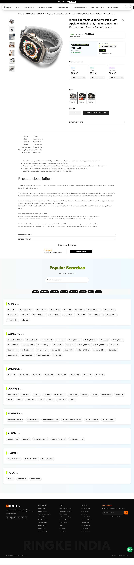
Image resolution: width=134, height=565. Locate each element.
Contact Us (63, 528)
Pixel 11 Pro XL (12, 394)
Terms (120, 555)
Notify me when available (96, 113)
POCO (98, 292)
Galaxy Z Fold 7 (27, 345)
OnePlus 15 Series (43, 519)
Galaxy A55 (56, 350)
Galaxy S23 (57, 355)
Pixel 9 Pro (119, 394)
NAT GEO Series (113, 7)
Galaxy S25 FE (118, 340)
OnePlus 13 (36, 375)
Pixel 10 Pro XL (59, 394)
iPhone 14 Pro (111, 315)
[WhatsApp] (26, 517)
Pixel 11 (36, 394)
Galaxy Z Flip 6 (42, 350)
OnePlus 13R (62, 375)
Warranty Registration (66, 511)
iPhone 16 (25, 315)
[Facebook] (7, 517)
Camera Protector (79, 7)
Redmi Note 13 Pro (14, 459)
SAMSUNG (44, 292)
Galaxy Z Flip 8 (47, 340)
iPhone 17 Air (55, 310)
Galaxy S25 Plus (100, 345)
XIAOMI (83, 292)
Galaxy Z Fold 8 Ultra (15, 340)
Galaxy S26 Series (43, 517)
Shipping (125, 555)
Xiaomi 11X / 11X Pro (76, 439)
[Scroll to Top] (130, 555)
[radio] (73, 98)
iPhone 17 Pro (41, 310)
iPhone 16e (79, 310)
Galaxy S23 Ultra (27, 355)
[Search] (126, 7)
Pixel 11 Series (42, 508)
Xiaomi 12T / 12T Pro (41, 439)
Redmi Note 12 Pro (31, 459)
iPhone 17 (67, 310)
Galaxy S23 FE (12, 355)
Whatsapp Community (66, 508)
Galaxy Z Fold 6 (27, 350)
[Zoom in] (61, 22)
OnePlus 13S (49, 375)
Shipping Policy (85, 511)
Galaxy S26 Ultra (74, 340)
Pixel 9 (10, 400)
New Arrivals (28, 7)
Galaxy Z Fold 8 (32, 340)
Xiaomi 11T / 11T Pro (58, 439)
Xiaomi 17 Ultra (13, 439)
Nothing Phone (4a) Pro (44, 514)
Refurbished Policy (86, 525)
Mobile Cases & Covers (45, 7)
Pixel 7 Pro (61, 400)
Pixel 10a (47, 394)
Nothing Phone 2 (108, 419)
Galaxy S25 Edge (43, 345)
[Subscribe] (126, 512)
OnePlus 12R (75, 375)
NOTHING (74, 292)
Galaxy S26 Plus (90, 340)
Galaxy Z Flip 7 (13, 345)
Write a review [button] (81, 251)
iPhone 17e (11, 310)
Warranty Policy (85, 508)
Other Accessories (96, 7)
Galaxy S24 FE (12, 350)
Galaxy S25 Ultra (84, 345)
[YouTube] (22, 517)
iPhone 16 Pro (109, 310)
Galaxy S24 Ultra (83, 350)
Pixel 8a (19, 400)
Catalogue (62, 531)
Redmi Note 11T (47, 459)
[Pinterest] (14, 517)
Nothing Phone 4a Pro (15, 419)
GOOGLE (64, 292)
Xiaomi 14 (26, 439)
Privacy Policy (85, 528)
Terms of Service (85, 531)
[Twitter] (18, 517)
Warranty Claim (64, 514)
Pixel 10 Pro (73, 394)
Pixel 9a (94, 394)
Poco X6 (10, 478)
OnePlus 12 (87, 375)
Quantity (72, 108)
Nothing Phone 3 (33, 419)
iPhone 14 (25, 320)
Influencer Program (65, 519)
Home (20, 14)
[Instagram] (11, 517)
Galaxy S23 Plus (43, 355)
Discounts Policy (85, 522)
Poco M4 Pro (35, 478)
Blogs (61, 525)
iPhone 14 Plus (12, 320)
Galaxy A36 (58, 345)
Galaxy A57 (60, 340)
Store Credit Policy (86, 517)
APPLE (36, 292)
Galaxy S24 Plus (98, 350)
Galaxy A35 (69, 350)
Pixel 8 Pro (30, 400)
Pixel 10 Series (42, 525)
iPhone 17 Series (42, 522)
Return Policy (84, 514)
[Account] (130, 7)
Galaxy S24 (113, 350)
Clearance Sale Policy (87, 519)
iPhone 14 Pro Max (95, 315)
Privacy (114, 555)
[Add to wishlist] (123, 20)
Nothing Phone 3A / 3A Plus (72, 419)
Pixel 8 (41, 400)
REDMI (91, 292)
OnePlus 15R (24, 375)
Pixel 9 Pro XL (106, 394)
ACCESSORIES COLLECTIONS (34, 14)
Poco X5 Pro (22, 478)
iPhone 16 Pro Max (94, 310)
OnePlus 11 (99, 375)
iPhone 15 (81, 315)
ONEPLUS (55, 292)
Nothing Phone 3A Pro (50, 419)
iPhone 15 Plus (69, 315)
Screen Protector (62, 7)
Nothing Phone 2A (92, 419)
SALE (17, 7)
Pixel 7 (72, 400)
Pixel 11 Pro (25, 394)
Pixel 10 (84, 394)
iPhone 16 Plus (12, 315)
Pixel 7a (50, 400)
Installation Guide (64, 522)
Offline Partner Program (66, 517)
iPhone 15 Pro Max (39, 315)
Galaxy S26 (104, 340)
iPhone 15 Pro (54, 315)
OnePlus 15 (11, 375)
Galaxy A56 (70, 345)
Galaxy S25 (114, 345)
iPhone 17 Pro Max (26, 310)
